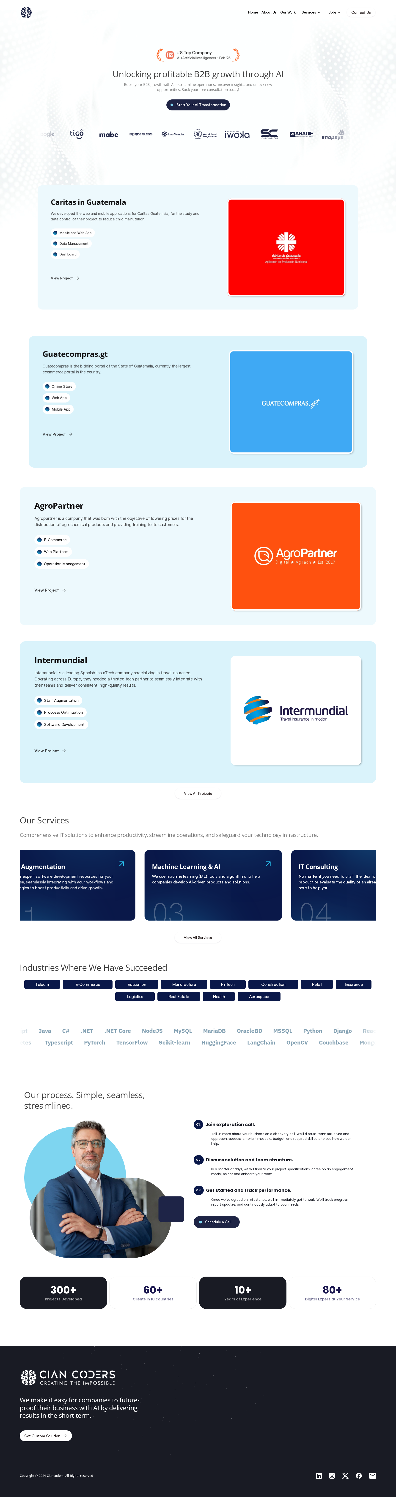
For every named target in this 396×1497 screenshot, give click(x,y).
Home (253, 12)
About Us (269, 12)
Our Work (288, 12)
